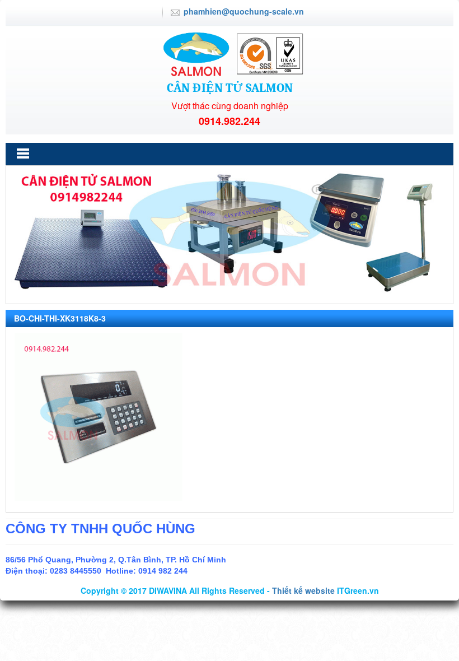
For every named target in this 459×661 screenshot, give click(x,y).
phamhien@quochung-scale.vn (244, 11)
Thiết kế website (303, 590)
